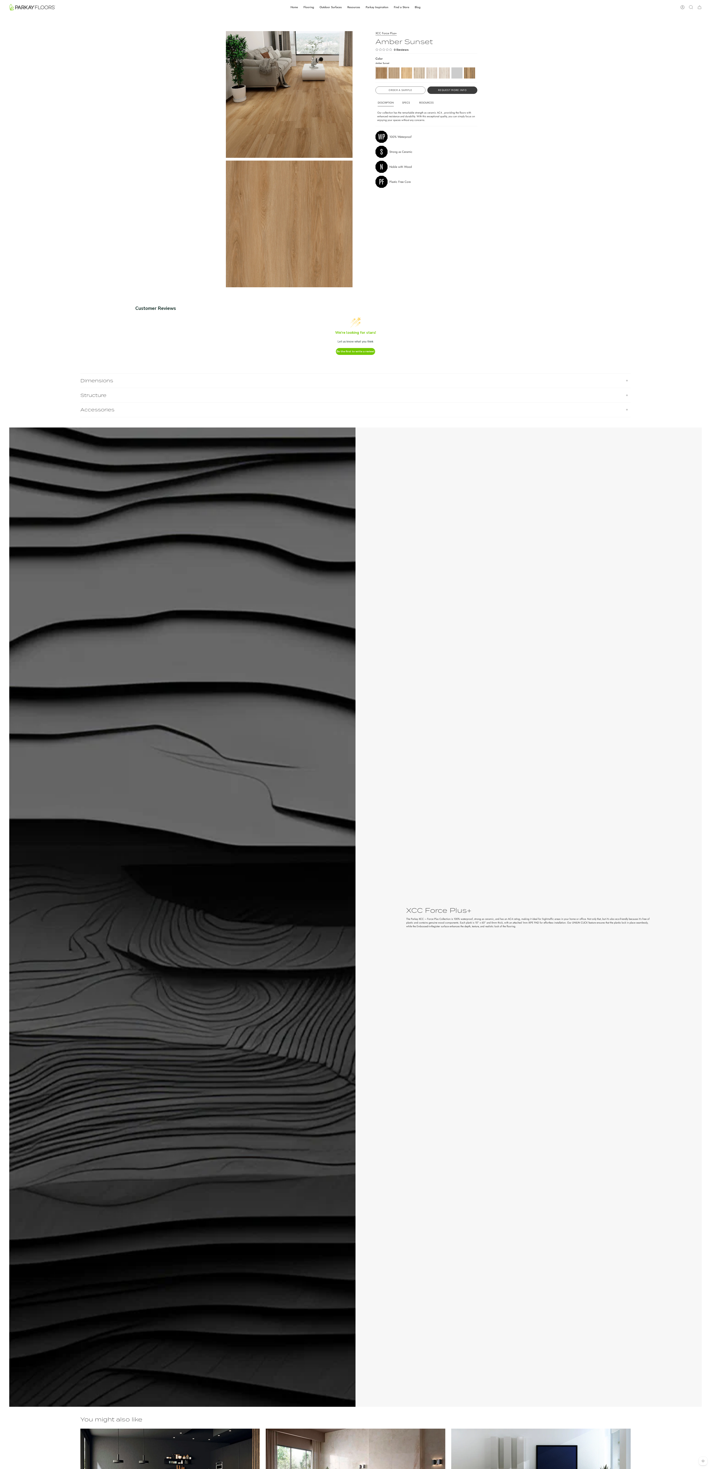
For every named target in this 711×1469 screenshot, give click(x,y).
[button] (309, 7)
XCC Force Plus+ (386, 33)
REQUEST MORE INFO (452, 90)
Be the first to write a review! (355, 351)
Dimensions (96, 380)
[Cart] (699, 7)
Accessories (97, 410)
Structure (93, 395)
